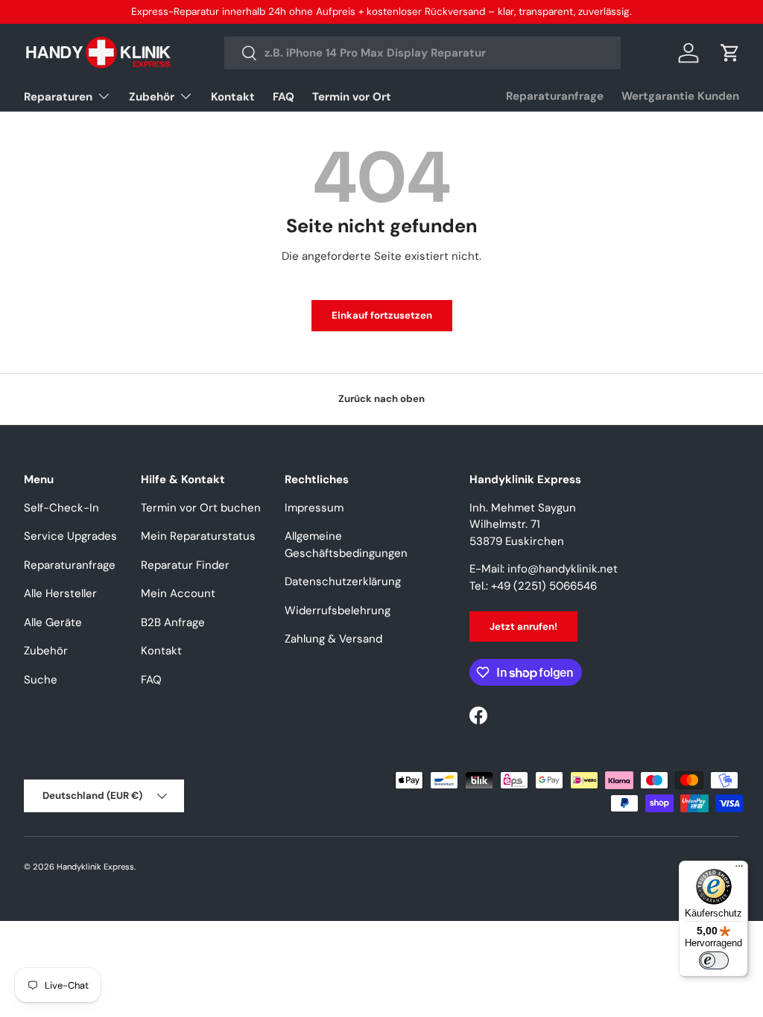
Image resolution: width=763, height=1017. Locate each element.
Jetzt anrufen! (523, 626)
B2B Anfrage (173, 622)
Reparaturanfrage (555, 96)
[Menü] (739, 870)
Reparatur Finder (185, 565)
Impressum (314, 507)
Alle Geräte (53, 622)
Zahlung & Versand (333, 638)
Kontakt (233, 96)
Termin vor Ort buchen (201, 507)
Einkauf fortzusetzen (382, 315)
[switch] (714, 960)
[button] (730, 52)
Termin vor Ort (351, 96)
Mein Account (178, 593)
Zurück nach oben (381, 398)
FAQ (283, 96)
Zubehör (46, 650)
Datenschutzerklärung (343, 581)
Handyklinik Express (95, 866)
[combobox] (422, 52)
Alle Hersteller (60, 593)
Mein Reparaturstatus (198, 536)
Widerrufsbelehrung (337, 610)
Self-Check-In (61, 507)
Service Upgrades (70, 536)
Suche (40, 679)
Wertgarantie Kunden (680, 96)
